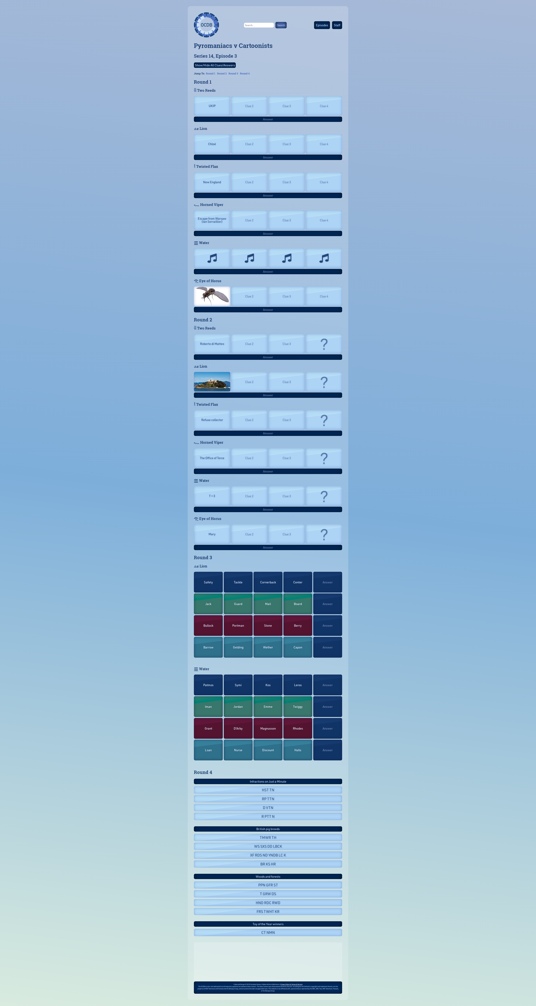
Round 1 (210, 73)
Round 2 (222, 73)
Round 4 (245, 73)
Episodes (322, 25)
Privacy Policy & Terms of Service (291, 984)
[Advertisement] (268, 961)
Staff (337, 25)
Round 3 (233, 73)
